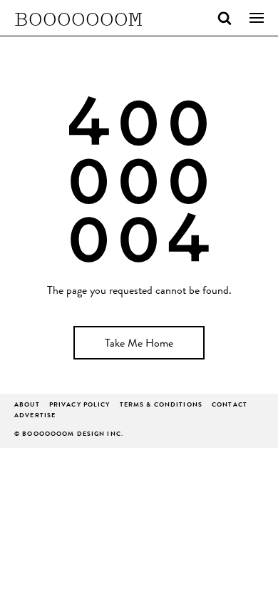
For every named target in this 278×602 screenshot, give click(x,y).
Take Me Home (139, 344)
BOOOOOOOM (78, 18)
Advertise (35, 416)
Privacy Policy (79, 405)
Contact (229, 405)
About (27, 405)
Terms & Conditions (161, 405)
